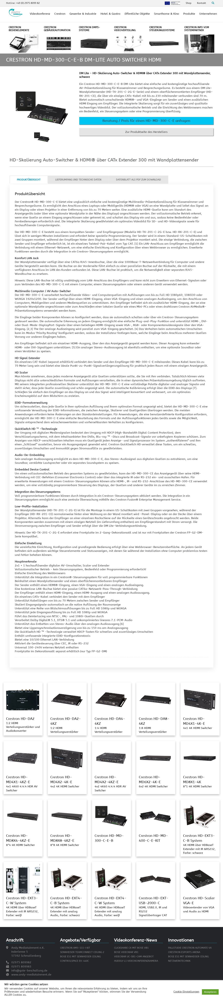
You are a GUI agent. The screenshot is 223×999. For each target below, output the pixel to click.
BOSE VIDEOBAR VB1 (126, 952)
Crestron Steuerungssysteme (162, 29)
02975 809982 (21, 962)
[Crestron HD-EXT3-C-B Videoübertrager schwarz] (199, 816)
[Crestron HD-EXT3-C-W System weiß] (23, 879)
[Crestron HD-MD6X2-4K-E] (155, 758)
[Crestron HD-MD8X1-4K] (199, 758)
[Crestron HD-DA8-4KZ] (155, 699)
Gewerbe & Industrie (83, 13)
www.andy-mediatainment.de (31, 974)
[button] (146, 121)
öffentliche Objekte (137, 13)
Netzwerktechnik (179, 960)
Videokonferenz (40, 13)
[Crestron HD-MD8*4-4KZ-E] (22, 816)
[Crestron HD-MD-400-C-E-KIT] (155, 816)
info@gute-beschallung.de (29, 970)
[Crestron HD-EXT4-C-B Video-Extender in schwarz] (66, 879)
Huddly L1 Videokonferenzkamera (136, 960)
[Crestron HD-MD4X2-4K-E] (66, 758)
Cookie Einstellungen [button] (186, 991)
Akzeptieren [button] (210, 992)
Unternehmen (208, 13)
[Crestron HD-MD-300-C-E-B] (111, 816)
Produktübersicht (29, 179)
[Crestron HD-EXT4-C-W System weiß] (111, 879)
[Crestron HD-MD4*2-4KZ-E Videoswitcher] (111, 758)
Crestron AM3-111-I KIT (75, 947)
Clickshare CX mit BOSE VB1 (131, 947)
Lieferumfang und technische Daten (78, 179)
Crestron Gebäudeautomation (57, 29)
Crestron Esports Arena (184, 952)
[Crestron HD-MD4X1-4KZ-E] (22, 758)
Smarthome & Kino (166, 13)
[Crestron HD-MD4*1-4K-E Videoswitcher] (199, 699)
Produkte (189, 13)
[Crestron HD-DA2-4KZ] (66, 699)
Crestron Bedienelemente (19, 29)
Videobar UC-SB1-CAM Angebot (134, 956)
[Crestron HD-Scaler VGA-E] (199, 879)
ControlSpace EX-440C (74, 960)
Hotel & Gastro (110, 13)
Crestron (59, 13)
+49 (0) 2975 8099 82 (28, 3)
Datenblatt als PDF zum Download (138, 179)
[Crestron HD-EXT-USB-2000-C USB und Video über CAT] (155, 879)
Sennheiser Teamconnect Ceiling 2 (82, 952)
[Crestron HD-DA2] (22, 699)
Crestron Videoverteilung (125, 29)
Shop (188, 3)
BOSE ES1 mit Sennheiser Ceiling (80, 956)
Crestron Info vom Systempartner (196, 29)
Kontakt (201, 3)
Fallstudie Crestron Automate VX (190, 947)
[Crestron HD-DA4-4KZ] (111, 699)
